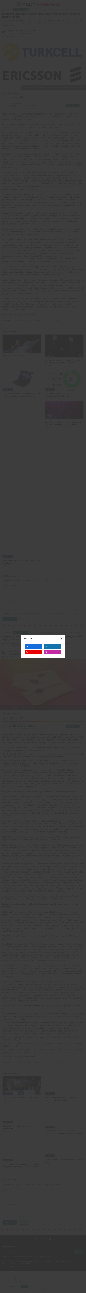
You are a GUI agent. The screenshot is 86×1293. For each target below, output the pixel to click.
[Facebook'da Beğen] (33, 646)
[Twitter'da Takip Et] (52, 646)
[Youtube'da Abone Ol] (33, 652)
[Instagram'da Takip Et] (52, 652)
